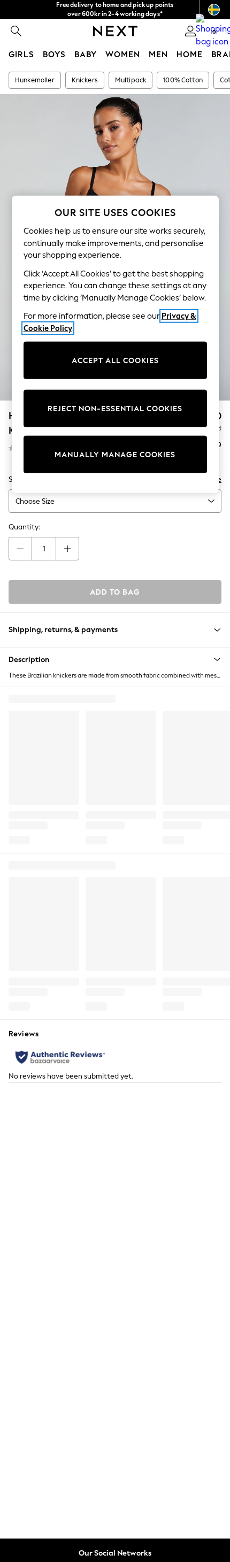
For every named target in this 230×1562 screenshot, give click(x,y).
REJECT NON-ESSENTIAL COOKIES (115, 408)
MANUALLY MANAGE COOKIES (115, 454)
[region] (115, 344)
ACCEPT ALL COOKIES (115, 360)
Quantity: (24, 527)
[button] (115, 659)
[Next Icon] (115, 31)
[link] (16, 31)
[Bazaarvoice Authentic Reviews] (60, 1057)
